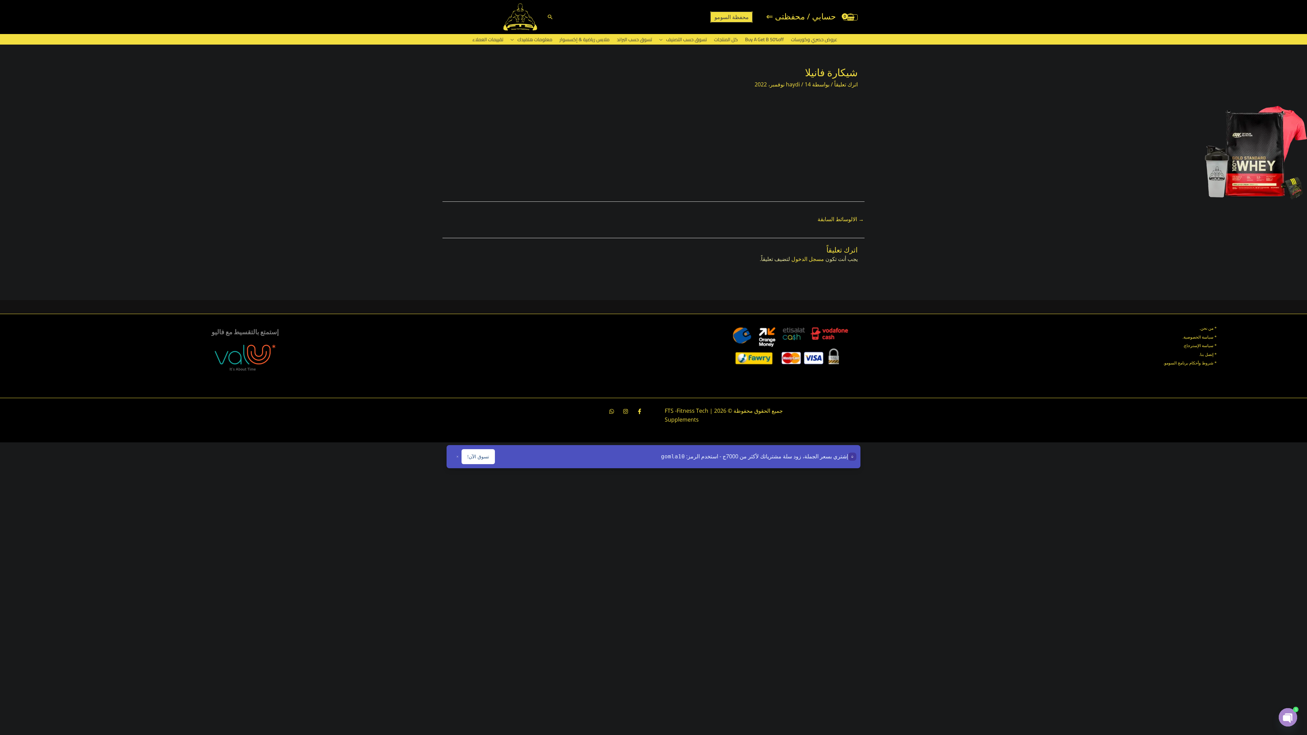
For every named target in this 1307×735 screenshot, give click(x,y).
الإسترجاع (1192, 345)
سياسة (1207, 345)
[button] (550, 17)
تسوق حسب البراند (634, 39)
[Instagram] (625, 411)
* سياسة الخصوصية (1200, 337)
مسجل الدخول (807, 259)
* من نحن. (1208, 328)
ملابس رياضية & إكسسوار (585, 39)
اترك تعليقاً (846, 84)
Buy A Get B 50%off (764, 39)
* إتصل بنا (1208, 354)
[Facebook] (639, 411)
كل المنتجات (726, 39)
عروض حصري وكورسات (814, 39)
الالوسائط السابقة (841, 219)
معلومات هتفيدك (534, 39)
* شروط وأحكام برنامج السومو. (1190, 363)
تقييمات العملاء (487, 39)
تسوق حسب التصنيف (686, 39)
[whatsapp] (611, 411)
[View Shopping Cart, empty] (850, 17)
